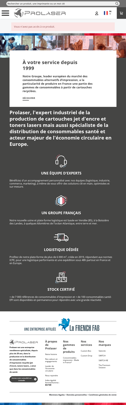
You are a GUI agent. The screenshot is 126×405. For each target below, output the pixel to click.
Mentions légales (57, 394)
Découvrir (29, 98)
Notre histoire (51, 354)
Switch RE (103, 360)
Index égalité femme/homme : (52, 382)
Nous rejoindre (51, 375)
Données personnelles (77, 394)
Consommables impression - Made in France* (71, 360)
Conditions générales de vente (102, 394)
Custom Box (86, 351)
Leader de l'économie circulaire (50, 368)
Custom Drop (86, 355)
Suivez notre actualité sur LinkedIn (22, 379)
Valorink (102, 351)
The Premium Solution (104, 366)
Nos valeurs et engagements (51, 360)
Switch (102, 355)
